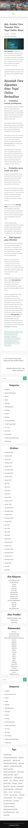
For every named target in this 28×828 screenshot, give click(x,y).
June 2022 (7, 528)
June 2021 (7, 570)
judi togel (14, 783)
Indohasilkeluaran (9, 406)
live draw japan (14, 598)
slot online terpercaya (9, 803)
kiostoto (7, 413)
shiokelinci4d (14, 666)
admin (7, 34)
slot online (16, 800)
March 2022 (8, 538)
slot (15, 797)
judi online (7, 336)
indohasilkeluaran (9, 334)
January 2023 (8, 504)
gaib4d (14, 650)
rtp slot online (17, 792)
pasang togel (20, 786)
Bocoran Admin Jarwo (10, 393)
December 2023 (9, 469)
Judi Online (7, 36)
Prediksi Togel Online (10, 424)
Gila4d (6, 400)
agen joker (21, 757)
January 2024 (8, 466)
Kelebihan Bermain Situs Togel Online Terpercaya (15, 369)
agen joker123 (7, 760)
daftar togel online (8, 774)
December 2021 (9, 549)
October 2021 (8, 556)
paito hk (14, 606)
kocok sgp (14, 588)
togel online (8, 345)
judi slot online (7, 783)
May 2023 (7, 490)
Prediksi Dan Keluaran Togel (14, 618)
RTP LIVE (7, 427)
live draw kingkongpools (14, 600)
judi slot (21, 780)
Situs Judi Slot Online (14, 634)
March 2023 (8, 497)
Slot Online (7, 431)
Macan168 (6, 786)
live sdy (14, 584)
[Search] (25, 378)
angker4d (14, 642)
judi (16, 334)
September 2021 (9, 559)
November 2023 (9, 473)
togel (17, 343)
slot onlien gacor (8, 800)
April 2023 (7, 494)
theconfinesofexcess (10, 343)
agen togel (21, 763)
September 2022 (9, 518)
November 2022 (9, 511)
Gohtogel (7, 403)
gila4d (14, 654)
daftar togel (19, 331)
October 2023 (8, 476)
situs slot (6, 795)
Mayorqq (7, 417)
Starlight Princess (14, 674)
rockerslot (14, 336)
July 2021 (7, 566)
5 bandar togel (7, 754)
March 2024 (8, 459)
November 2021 (9, 552)
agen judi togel (16, 760)
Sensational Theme (14, 825)
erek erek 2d (14, 622)
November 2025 (9, 452)
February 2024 (8, 463)
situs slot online (14, 795)
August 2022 (8, 521)
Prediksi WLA (14, 620)
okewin (14, 672)
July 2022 (7, 525)
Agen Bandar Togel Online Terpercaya (14, 638)
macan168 (14, 664)
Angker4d (7, 389)
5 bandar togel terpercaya (10, 757)
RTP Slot (14, 632)
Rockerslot (7, 326)
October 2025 (8, 456)
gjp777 (16, 774)
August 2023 (8, 480)
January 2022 (8, 545)
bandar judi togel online (16, 766)
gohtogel (14, 662)
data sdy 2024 (14, 596)
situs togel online (8, 143)
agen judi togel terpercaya (10, 763)
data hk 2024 (14, 594)
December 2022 (9, 507)
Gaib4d (6, 396)
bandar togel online (10, 331)
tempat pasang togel (9, 806)
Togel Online (13, 36)
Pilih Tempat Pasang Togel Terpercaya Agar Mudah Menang (13, 359)
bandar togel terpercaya (10, 772)
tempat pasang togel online (11, 340)
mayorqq (14, 652)
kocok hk (14, 586)
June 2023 (7, 487)
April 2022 (7, 535)
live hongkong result (14, 580)
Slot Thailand (8, 434)
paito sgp (14, 604)
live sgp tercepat (14, 582)
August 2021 (8, 563)
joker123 (6, 780)
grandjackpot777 (8, 777)
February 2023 (8, 500)
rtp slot (10, 792)
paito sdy (14, 602)
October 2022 (8, 514)
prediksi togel (18, 789)
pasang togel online (10, 420)
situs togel (7, 338)
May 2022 (7, 532)
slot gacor (19, 797)
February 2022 (8, 542)
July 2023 (7, 483)
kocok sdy (14, 590)
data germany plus (14, 608)
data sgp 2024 (14, 592)
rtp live (5, 792)
